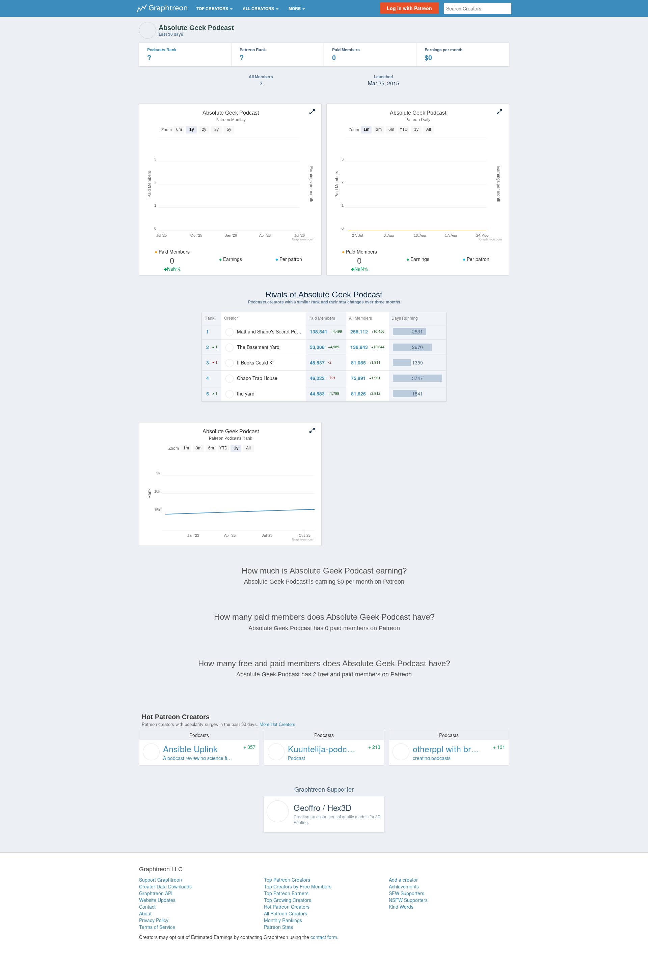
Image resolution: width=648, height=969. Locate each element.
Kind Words (401, 906)
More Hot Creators (277, 724)
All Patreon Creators (285, 913)
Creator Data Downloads (165, 886)
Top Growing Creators (287, 900)
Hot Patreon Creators (286, 906)
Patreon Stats (278, 926)
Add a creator (403, 879)
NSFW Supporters (408, 900)
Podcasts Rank (162, 50)
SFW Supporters (406, 893)
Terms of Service (157, 926)
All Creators (259, 8)
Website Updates (157, 900)
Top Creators (212, 8)
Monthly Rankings (283, 920)
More (295, 8)
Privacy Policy (153, 920)
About (145, 913)
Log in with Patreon (409, 8)
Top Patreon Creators (287, 879)
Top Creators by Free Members (297, 886)
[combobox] (477, 8)
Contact (147, 906)
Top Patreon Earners (286, 893)
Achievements (404, 886)
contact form (323, 937)
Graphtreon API (155, 893)
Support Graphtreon (160, 879)
